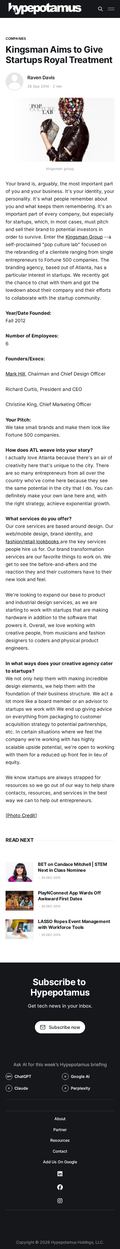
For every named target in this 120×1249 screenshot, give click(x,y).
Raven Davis (41, 77)
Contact (60, 1151)
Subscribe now (64, 1027)
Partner (59, 1129)
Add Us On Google (60, 1161)
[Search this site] (100, 9)
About (60, 1118)
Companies (16, 38)
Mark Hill (15, 374)
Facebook (60, 1187)
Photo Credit (21, 815)
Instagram (60, 1200)
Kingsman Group (84, 237)
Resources (59, 1140)
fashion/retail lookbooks (33, 541)
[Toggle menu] (111, 9)
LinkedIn (60, 1173)
